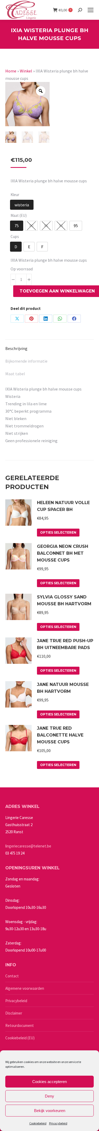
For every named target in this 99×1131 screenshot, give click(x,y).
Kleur (15, 194)
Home (10, 71)
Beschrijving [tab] (16, 348)
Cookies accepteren (49, 1081)
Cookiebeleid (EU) (20, 1037)
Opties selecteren (58, 532)
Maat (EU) (19, 215)
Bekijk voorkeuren (49, 1110)
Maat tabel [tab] (15, 373)
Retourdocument (19, 1025)
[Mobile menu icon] (90, 10)
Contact (12, 975)
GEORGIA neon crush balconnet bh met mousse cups (62, 553)
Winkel (26, 71)
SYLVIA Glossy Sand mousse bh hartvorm (64, 600)
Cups (15, 236)
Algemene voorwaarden (24, 988)
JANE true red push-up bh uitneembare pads (65, 644)
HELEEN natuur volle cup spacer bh (63, 506)
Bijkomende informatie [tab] (26, 361)
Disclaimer (13, 1013)
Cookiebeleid (37, 1123)
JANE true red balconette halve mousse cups (60, 735)
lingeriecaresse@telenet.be (28, 846)
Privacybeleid (58, 1123)
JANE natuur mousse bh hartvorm (63, 688)
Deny (49, 1096)
